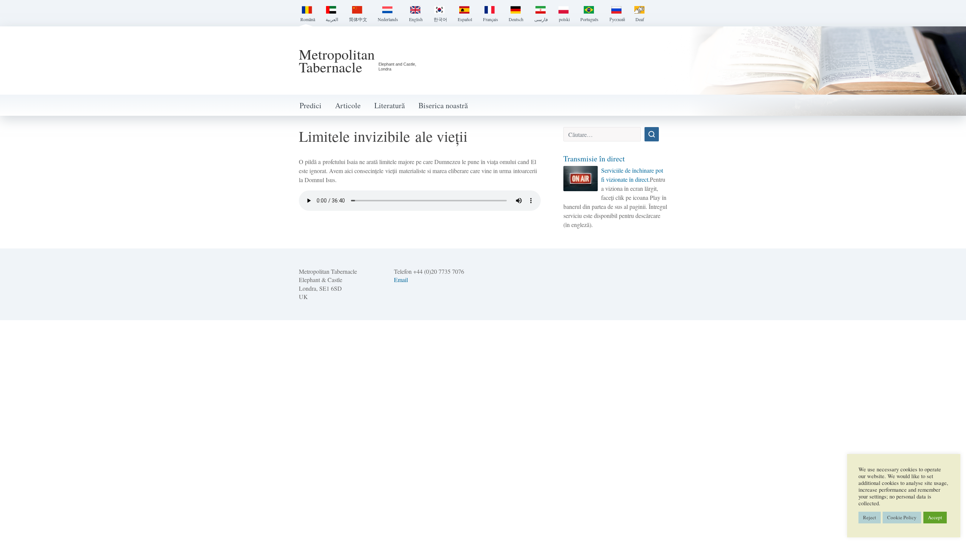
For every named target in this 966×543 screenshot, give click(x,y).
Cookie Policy (902, 517)
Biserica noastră (443, 105)
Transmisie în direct (594, 158)
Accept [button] (935, 517)
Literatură (389, 105)
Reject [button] (869, 517)
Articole (348, 105)
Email (401, 280)
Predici (310, 105)
